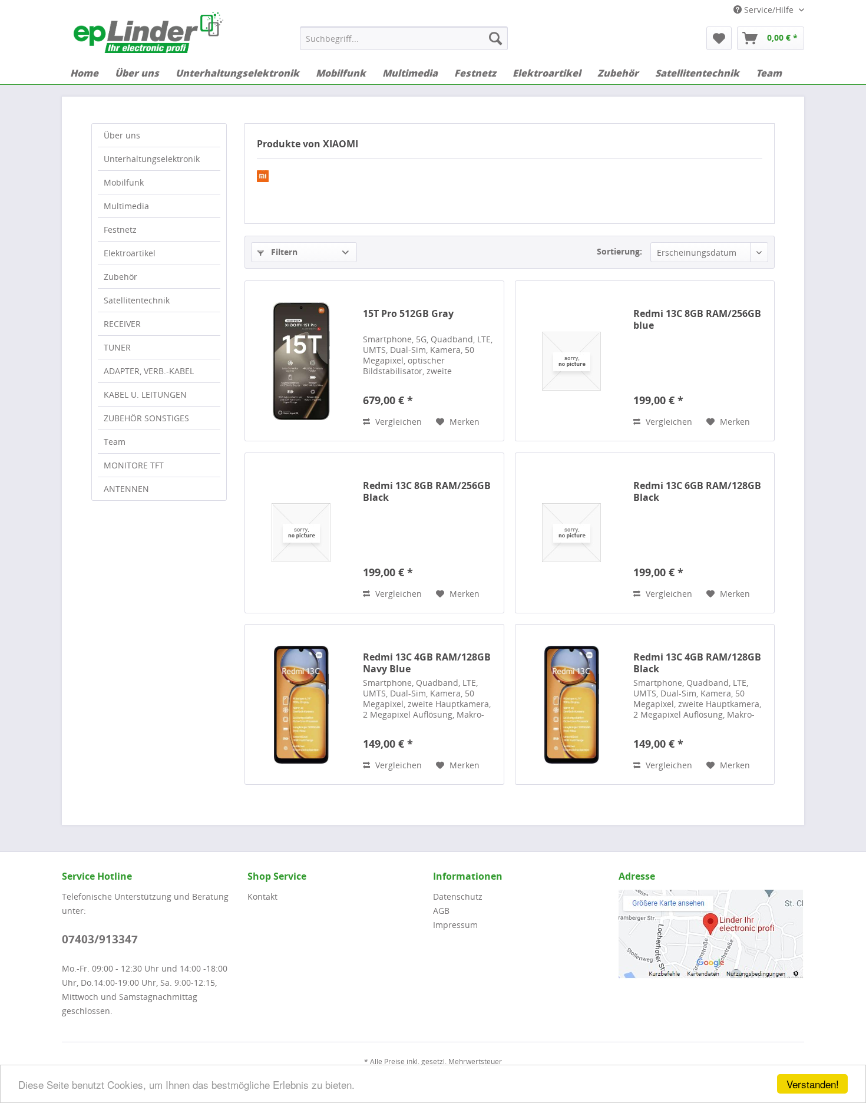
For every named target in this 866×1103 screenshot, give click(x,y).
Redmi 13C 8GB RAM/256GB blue (697, 319)
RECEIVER (122, 323)
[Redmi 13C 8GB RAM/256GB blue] (571, 361)
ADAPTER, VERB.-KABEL (149, 371)
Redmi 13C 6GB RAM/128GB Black (697, 491)
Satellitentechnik (137, 300)
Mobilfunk (124, 182)
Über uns (122, 135)
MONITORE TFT (134, 465)
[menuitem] (404, 38)
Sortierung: (619, 251)
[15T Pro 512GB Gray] (301, 361)
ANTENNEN (126, 488)
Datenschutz (457, 896)
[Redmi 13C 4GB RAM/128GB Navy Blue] (301, 704)
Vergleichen (397, 421)
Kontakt (262, 896)
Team (114, 441)
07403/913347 (100, 939)
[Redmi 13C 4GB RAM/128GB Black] (571, 704)
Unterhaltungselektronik (152, 158)
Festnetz (120, 229)
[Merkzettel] (719, 38)
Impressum (455, 924)
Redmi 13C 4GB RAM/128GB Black (697, 663)
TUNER (117, 347)
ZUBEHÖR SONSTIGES (146, 418)
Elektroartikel (130, 253)
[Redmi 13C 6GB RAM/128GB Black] (571, 533)
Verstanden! (812, 1083)
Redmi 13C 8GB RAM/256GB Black (427, 491)
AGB (441, 910)
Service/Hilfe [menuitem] (769, 9)
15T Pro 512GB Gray (408, 314)
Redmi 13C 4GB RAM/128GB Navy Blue (427, 663)
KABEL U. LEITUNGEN (145, 394)
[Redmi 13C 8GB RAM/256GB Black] (301, 533)
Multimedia (126, 206)
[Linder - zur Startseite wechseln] (148, 32)
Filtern (283, 251)
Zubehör (120, 276)
